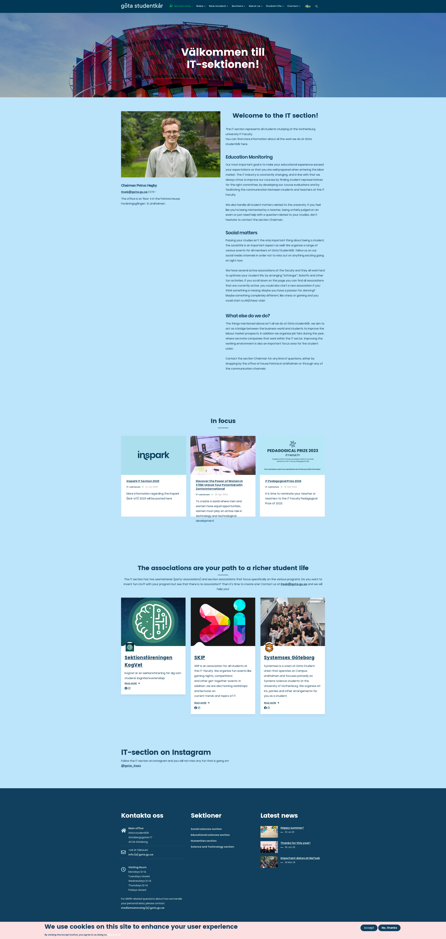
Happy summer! (292, 828)
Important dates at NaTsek (300, 858)
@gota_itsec (131, 766)
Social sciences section (206, 829)
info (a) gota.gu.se (140, 854)
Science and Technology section (212, 846)
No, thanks (389, 928)
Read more (131, 683)
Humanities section (204, 841)
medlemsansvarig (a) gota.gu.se (142, 908)
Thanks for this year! (295, 843)
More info (114, 935)
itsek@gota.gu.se (134, 192)
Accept (369, 928)
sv (310, 7)
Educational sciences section (210, 835)
